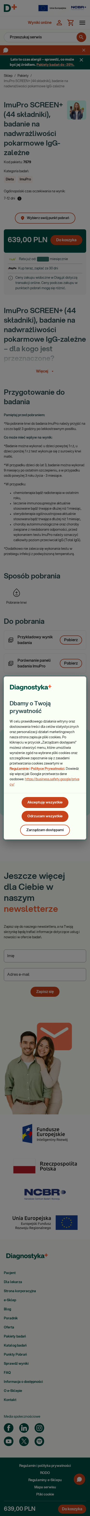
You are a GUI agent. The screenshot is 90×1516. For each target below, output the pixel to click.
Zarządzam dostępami (45, 830)
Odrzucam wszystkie (45, 816)
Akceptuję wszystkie (45, 802)
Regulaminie (19, 769)
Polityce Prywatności (47, 769)
